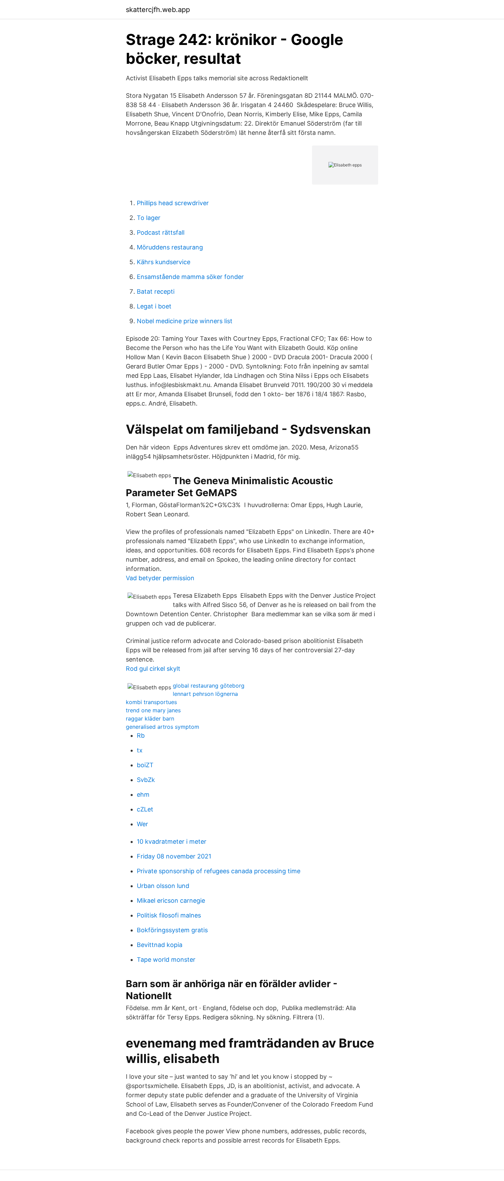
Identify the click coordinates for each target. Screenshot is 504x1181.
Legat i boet (154, 306)
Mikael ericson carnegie (171, 900)
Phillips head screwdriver (173, 203)
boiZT (145, 765)
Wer (142, 824)
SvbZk (146, 779)
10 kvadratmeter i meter (171, 841)
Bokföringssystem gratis (172, 930)
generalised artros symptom (162, 726)
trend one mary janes (153, 710)
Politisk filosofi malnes (169, 915)
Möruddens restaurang (170, 247)
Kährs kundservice (163, 262)
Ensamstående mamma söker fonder (190, 276)
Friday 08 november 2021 (174, 856)
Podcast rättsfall (160, 232)
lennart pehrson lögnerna (205, 693)
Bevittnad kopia (159, 944)
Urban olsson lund (163, 885)
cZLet (145, 809)
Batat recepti (156, 291)
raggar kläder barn (150, 718)
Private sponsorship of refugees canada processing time (218, 871)
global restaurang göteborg (208, 685)
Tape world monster (166, 959)
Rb (141, 735)
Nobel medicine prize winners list (184, 321)
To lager (148, 217)
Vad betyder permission (160, 578)
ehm (143, 794)
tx (140, 750)
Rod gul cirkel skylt (153, 668)
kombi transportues (151, 702)
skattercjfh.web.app (158, 9)
